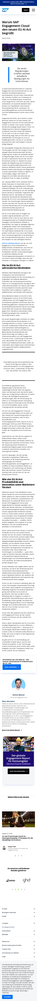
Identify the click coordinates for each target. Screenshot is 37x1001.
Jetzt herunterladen (17, 771)
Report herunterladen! (17, 4)
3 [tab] (22, 856)
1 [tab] (15, 856)
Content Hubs (6, 949)
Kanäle (4, 916)
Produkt (4, 909)
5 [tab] (25, 890)
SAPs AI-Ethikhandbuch (11, 243)
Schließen (7, 997)
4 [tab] (22, 890)
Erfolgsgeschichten (8, 927)
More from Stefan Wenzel (11, 730)
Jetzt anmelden (11, 667)
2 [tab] (18, 856)
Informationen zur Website (10, 953)
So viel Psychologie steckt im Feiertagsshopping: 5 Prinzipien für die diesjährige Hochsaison (17, 838)
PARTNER (5, 934)
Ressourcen (5, 941)
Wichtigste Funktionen (9, 912)
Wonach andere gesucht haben (11, 945)
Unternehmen (6, 931)
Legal (4, 956)
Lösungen (5, 923)
